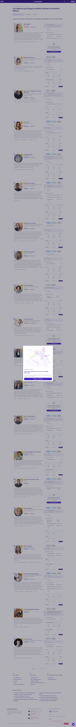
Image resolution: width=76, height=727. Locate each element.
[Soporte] (73, 724)
